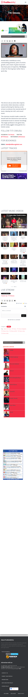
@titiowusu (21, 137)
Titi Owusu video (4, 333)
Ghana (8, 326)
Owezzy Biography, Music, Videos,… (12, 473)
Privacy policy (21, 693)
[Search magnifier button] (26, 36)
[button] (15, 230)
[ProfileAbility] (8, 2)
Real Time (12, 479)
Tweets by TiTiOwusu (7, 296)
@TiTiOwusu (4, 137)
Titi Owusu (11, 134)
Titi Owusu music (5, 331)
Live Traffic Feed (13, 450)
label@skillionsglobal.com (14, 144)
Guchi (11, 412)
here (20, 668)
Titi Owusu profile (13, 331)
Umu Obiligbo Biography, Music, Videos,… (13, 467)
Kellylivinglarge (14, 357)
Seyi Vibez (13, 405)
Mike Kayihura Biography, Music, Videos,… (12, 470)
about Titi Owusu (7, 329)
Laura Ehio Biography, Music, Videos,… (13, 465)
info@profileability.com (7, 667)
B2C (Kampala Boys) (15, 377)
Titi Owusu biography (21, 329)
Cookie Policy (5, 686)
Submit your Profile (7, 676)
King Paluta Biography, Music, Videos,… (10, 456)
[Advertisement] (14, 87)
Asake (11, 350)
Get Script (8, 479)
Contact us (5, 673)
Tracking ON (17, 479)
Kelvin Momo (13, 384)
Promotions (5, 679)
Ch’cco (12, 371)
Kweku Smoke (13, 398)
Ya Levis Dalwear (14, 364)
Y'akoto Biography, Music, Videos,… (11, 477)
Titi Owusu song (21, 331)
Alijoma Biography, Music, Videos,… (12, 458)
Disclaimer (6, 693)
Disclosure (13, 693)
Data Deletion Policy (7, 682)
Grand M (12, 391)
